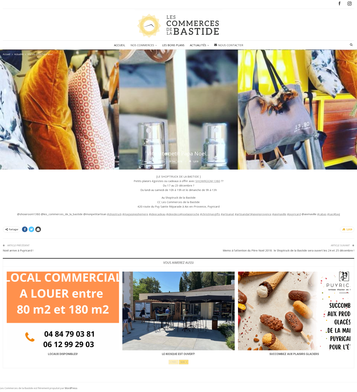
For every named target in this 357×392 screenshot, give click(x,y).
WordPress (71, 388)
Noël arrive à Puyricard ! (18, 250)
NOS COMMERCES (142, 45)
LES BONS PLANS (173, 45)
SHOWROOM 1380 (207, 181)
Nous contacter (230, 45)
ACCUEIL (119, 45)
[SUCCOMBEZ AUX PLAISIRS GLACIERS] (294, 311)
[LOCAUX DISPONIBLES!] (63, 311)
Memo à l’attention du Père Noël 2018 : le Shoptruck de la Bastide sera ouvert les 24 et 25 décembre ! (288, 250)
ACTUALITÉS (198, 45)
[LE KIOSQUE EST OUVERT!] (178, 311)
